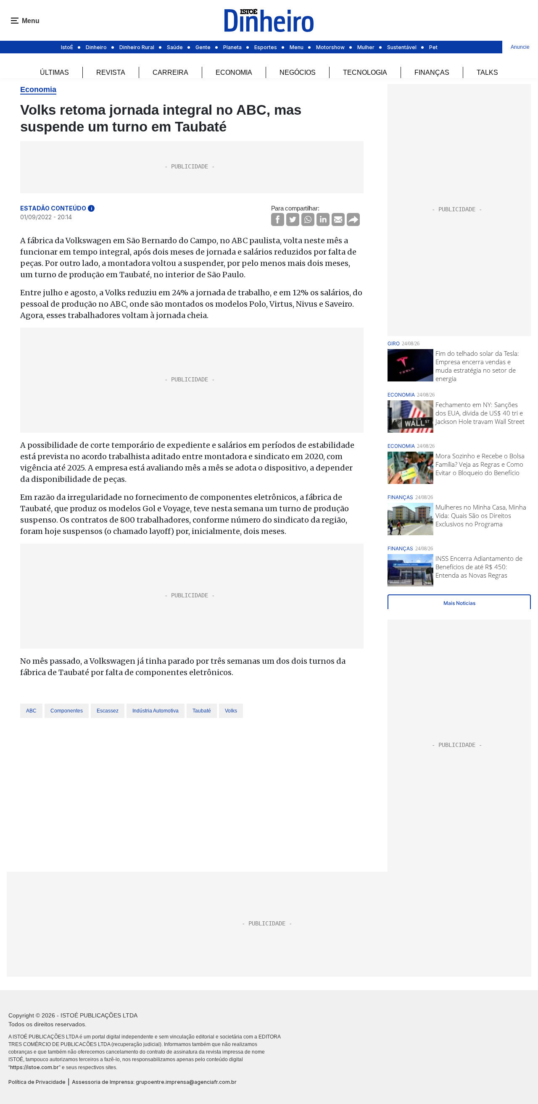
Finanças (431, 72)
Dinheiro (96, 47)
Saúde (175, 47)
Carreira (170, 72)
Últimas (54, 72)
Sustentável (402, 47)
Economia (234, 72)
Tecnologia (365, 72)
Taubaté (202, 711)
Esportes (265, 47)
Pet (433, 47)
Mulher (365, 47)
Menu (296, 47)
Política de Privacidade (37, 1082)
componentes (66, 711)
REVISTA (110, 72)
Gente (203, 47)
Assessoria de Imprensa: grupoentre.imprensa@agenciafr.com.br (154, 1082)
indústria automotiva (155, 711)
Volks (231, 711)
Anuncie (520, 47)
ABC (31, 711)
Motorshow (330, 47)
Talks (487, 72)
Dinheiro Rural (136, 47)
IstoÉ (67, 47)
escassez (108, 711)
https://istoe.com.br (34, 1067)
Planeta (232, 47)
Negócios (298, 72)
